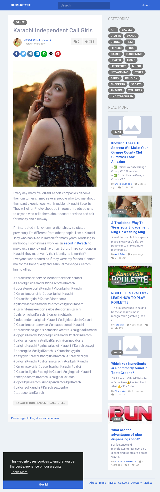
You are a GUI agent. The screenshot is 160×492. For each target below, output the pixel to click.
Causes (127, 29)
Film (129, 41)
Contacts (124, 482)
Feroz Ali (119, 324)
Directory (136, 482)
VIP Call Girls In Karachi (37, 40)
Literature (118, 66)
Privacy (112, 482)
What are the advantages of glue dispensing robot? (126, 434)
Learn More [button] (19, 472)
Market (148, 482)
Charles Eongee (123, 184)
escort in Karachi (76, 243)
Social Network (21, 5)
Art (113, 29)
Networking (119, 72)
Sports (136, 84)
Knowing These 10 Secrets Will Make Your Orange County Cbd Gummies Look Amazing (129, 152)
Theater (116, 90)
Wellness (135, 90)
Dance (131, 35)
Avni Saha (119, 254)
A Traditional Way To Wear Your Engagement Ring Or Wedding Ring (130, 227)
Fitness (116, 48)
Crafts (116, 35)
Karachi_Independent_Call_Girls (40, 402)
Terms (103, 482)
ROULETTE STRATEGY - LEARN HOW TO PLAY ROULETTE (129, 297)
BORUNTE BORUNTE (125, 461)
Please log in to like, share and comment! (35, 418)
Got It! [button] (43, 484)
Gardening (134, 54)
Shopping (118, 84)
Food (131, 48)
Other (20, 22)
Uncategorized (122, 96)
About (93, 482)
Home (131, 60)
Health (116, 60)
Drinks (115, 41)
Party (115, 78)
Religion (131, 78)
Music (136, 66)
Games (115, 54)
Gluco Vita (120, 391)
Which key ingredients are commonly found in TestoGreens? (129, 368)
